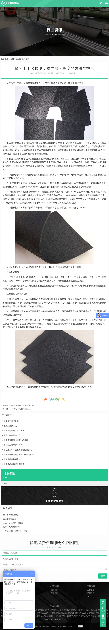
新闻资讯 (90, 593)
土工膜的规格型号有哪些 (13, 464)
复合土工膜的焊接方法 (12, 445)
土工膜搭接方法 (10, 426)
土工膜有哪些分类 (11, 421)
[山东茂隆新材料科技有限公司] (10, 3)
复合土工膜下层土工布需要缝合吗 (17, 450)
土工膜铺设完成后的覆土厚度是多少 (18, 454)
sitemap (91, 596)
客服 (103, 618)
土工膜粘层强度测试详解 (20, 409)
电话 (103, 611)
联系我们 (54, 590)
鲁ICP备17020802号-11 (68, 626)
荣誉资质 (54, 593)
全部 (5, 484)
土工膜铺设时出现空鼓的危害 (15, 440)
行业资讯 (20, 59)
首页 (12, 59)
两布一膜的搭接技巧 (11, 435)
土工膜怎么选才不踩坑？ (13, 430)
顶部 (103, 625)
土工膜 (18, 83)
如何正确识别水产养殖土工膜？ (23, 405)
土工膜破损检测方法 (11, 459)
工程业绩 (90, 590)
